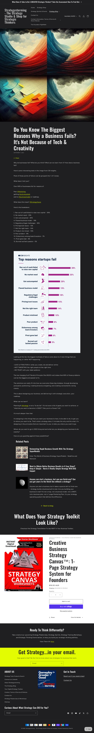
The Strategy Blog (10, 686)
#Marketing (21, 191)
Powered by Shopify (68, 728)
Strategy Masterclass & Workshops (16, 698)
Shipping (51, 588)
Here (52, 641)
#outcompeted (24, 194)
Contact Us (8, 695)
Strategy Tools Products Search (15, 676)
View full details (76, 617)
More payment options (66, 611)
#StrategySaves (35, 202)
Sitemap (7, 702)
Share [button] (17, 158)
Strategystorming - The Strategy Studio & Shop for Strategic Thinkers (44, 728)
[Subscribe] (61, 663)
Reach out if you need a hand (74, 676)
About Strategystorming (12, 682)
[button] (54, 11)
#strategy (25, 405)
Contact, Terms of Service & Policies (16, 692)
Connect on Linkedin (11, 679)
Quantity (51, 591)
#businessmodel (24, 197)
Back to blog (48, 506)
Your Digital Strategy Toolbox (14, 689)
